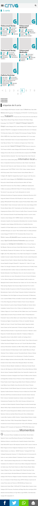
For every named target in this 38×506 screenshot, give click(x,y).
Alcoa (25, 414)
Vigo (3, 29)
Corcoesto (17, 139)
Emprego (28, 438)
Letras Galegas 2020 (6, 109)
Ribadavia (5, 57)
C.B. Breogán (7, 266)
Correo (33, 503)
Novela (2, 116)
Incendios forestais (29, 404)
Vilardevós (28, 378)
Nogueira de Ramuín (12, 301)
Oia (22, 250)
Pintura (11, 434)
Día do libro (8, 152)
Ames (24, 253)
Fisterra (14, 340)
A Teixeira (31, 385)
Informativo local (26, 159)
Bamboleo (20, 179)
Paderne (20, 301)
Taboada (32, 321)
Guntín (25, 343)
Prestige (24, 486)
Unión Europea (22, 401)
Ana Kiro (20, 116)
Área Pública (17, 185)
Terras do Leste (12, 166)
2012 (27, 116)
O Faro (24, 146)
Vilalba (30, 59)
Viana (16, 385)
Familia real (13, 182)
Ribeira (26, 260)
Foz (4, 279)
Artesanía (8, 431)
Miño (23, 359)
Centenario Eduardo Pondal (11, 214)
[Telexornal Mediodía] (28, 24)
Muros (25, 269)
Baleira (27, 417)
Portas (2, 381)
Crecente (6, 343)
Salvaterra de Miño (16, 346)
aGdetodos (26, 195)
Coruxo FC (26, 447)
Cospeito (28, 250)
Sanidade (11, 398)
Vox (8, 463)
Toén (28, 362)
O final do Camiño (19, 211)
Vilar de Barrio (30, 434)
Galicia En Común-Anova (15, 463)
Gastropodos (31, 185)
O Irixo (2, 301)
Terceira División (27, 188)
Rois (17, 362)
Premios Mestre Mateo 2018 (28, 227)
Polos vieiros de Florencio (10, 483)
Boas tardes (7, 172)
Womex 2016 (11, 211)
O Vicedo (12, 324)
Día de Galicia (7, 159)
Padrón (13, 32)
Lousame (5, 298)
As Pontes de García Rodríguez (28, 276)
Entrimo (12, 282)
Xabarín (9, 116)
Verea (27, 385)
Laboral (9, 410)
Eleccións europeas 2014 (25, 152)
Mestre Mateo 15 (29, 172)
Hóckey (27, 479)
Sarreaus (3, 346)
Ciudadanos (4, 463)
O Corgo (16, 330)
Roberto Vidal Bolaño (6, 139)
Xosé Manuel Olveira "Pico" (7, 142)
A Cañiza (13, 55)
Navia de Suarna (9, 314)
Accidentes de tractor (6, 423)
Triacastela (21, 353)
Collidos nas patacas (6, 188)
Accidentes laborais (17, 394)
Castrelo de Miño (11, 417)
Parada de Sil (11, 250)
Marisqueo (3, 427)
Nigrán (9, 321)
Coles (26, 298)
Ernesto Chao (29, 234)
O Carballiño (34, 253)
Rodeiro (7, 388)
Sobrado (11, 378)
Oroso (14, 378)
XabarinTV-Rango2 (21, 123)
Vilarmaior (3, 353)
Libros (18, 217)
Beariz (33, 365)
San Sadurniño (25, 372)
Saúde (28, 394)
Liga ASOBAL (24, 492)
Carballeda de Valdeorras (21, 365)
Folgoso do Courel (9, 311)
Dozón (23, 381)
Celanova (18, 269)
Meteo (3, 237)
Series (9, 486)
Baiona (3, 305)
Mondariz (6, 269)
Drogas (22, 404)
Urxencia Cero (10, 185)
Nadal (22, 136)
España (7, 263)
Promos (24, 116)
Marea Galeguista (26, 463)
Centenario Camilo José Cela (19, 204)
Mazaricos (31, 314)
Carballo (3, 256)
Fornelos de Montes (26, 56)
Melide (10, 298)
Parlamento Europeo (27, 473)
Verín (30, 237)
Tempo (17, 292)
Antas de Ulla (4, 369)
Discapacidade (18, 420)
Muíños (33, 381)
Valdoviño (19, 333)
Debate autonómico (30, 208)
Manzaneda (14, 333)
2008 (12, 188)
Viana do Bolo (10, 317)
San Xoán (5, 77)
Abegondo (29, 289)
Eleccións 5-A (25, 454)
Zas (28, 237)
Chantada (13, 31)
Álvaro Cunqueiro (28, 211)
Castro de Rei (11, 292)
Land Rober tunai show (15, 169)
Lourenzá (16, 353)
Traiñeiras (29, 126)
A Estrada (19, 305)
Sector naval (8, 438)
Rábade (14, 388)
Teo (34, 247)
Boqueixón (34, 256)
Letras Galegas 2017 (10, 217)
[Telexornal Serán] (9, 24)
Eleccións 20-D (32, 195)
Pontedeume (4, 321)
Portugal (11, 263)
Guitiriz (22, 269)
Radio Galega (29, 217)
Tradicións (30, 476)
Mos (28, 343)
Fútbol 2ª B (20, 188)
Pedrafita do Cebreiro (27, 305)
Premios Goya (17, 479)
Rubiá (24, 470)
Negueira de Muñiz (12, 369)
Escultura (34, 237)
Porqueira (21, 292)
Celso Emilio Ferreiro (15, 136)
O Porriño (31, 266)
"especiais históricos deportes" (8, 156)
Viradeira (35, 221)
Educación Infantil (5, 182)
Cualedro (12, 256)
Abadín (19, 237)
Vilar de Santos (5, 372)
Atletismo (6, 295)
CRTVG (12, 6)
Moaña (20, 260)
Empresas (20, 447)
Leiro (18, 317)
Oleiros (6, 279)
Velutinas (30, 420)
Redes (16, 414)
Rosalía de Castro (22, 198)
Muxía (8, 282)
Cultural (26, 109)
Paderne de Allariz (19, 467)
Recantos (35, 112)
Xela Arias (28, 470)
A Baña (35, 369)
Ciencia (27, 407)
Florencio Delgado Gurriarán (15, 476)
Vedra (35, 317)
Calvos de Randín (7, 82)
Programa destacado (17, 195)
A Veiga (13, 381)
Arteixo (2, 240)
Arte (26, 221)
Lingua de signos (7, 176)
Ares (31, 375)
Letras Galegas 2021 (17, 470)
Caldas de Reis (18, 311)
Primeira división (21, 324)
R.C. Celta (27, 263)
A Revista (25, 427)
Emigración (25, 420)
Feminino (18, 417)
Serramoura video (20, 162)
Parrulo (25, 434)
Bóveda (3, 388)
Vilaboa (22, 256)
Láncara (28, 388)
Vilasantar (31, 301)
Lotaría (2, 417)
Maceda (30, 359)
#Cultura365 (13, 237)
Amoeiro (22, 451)
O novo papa (32, 136)
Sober (23, 314)
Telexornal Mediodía (24, 27)
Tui (2, 279)
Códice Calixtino (27, 169)
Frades (6, 381)
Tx (13, 495)
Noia (23, 260)
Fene (17, 340)
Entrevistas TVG (5, 123)
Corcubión (3, 349)
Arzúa (20, 359)
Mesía (31, 362)
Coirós (11, 273)
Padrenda (16, 391)
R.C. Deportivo (21, 263)
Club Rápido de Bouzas (17, 295)
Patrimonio (3, 431)
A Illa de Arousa (33, 340)
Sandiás (8, 289)
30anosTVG (4, 185)
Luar (29, 176)
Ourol (18, 375)
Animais (17, 431)
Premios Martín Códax (6, 204)
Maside (13, 365)
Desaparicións (14, 410)
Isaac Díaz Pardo (10, 467)
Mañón (16, 337)
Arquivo (10, 473)
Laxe (22, 34)
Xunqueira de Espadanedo (15, 427)
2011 (8, 136)
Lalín (5, 253)
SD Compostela (9, 495)
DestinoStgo (21, 214)
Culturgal (3, 454)
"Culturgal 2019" (28, 451)
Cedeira (8, 308)
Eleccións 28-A (22, 385)
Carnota (34, 289)
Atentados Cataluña (6, 221)
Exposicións (16, 221)
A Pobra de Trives (20, 378)
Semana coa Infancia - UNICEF (12, 451)
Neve (34, 451)
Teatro (11, 172)
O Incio (15, 356)
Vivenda (13, 431)
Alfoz (5, 417)
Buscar (35, 5)
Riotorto (8, 330)
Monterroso (20, 356)
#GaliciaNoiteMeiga (28, 179)
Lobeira (30, 256)
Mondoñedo (8, 346)
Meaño (25, 362)
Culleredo (15, 260)
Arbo (29, 337)
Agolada (3, 391)
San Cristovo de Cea (23, 282)
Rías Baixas (15, 438)
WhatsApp (23, 503)
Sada (15, 305)
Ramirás (3, 273)
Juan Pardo (28, 142)
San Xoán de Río (23, 423)
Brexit (5, 444)
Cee (7, 244)
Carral (9, 381)
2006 (35, 109)
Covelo (26, 256)
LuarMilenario (24, 185)
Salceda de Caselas (26, 36)
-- (4, 460)
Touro (24, 250)
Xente (2, 327)
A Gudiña (8, 333)
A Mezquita (21, 362)
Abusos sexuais (15, 423)
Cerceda (7, 256)
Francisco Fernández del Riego (16, 489)
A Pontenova (26, 266)
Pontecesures (16, 279)
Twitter (14, 503)
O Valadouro (25, 333)
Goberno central (10, 441)
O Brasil (15, 263)
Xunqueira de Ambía (15, 289)
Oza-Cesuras (15, 285)
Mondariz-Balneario (17, 473)
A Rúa (8, 253)
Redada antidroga (32, 423)
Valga (20, 285)
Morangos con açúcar (10, 230)
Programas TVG (12, 112)
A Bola (20, 454)
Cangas (3, 260)
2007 (8, 146)
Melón (27, 346)
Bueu (32, 317)
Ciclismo (3, 311)
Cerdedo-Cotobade (28, 292)
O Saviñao (25, 356)
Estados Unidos (28, 441)
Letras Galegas (20, 126)
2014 (17, 152)
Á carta (6, 10)
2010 (6, 146)
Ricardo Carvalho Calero (17, 109)
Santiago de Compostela (8, 30)
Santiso (12, 359)
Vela (12, 479)
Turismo (35, 388)
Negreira (10, 285)
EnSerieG (25, 113)
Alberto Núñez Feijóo (6, 407)
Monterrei (16, 282)
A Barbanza (28, 381)
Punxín (32, 269)
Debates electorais (5, 492)
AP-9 (5, 410)
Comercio (6, 398)
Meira (34, 343)
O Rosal (27, 314)
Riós (32, 388)
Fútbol (2, 266)
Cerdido (7, 391)
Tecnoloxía (7, 434)
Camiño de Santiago (23, 337)
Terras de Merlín (7, 149)
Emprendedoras (24, 139)
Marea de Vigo (14, 492)
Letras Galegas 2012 (11, 126)
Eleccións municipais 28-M (30, 489)
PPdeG (26, 460)
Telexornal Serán (8, 26)
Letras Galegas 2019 (29, 398)
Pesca (10, 394)
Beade (17, 349)
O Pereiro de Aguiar (23, 327)
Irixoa (27, 311)
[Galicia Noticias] (9, 74)
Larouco (30, 444)
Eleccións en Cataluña (22, 224)
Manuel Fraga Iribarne (13, 119)
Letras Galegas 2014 (16, 149)
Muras (23, 407)
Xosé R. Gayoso (23, 176)
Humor (13, 139)
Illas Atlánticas (29, 369)
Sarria (35, 266)
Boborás (7, 305)
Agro (35, 404)
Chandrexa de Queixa (6, 375)
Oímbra (14, 362)
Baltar (20, 381)
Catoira (21, 317)
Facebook (5, 503)
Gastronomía (4, 486)
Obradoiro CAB (15, 266)
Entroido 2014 (25, 149)
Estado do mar (13, 234)
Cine (12, 221)
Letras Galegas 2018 (11, 224)
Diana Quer (31, 427)
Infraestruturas (4, 401)
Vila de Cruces (25, 301)
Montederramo (4, 292)
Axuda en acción (28, 214)
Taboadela (17, 276)
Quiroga (6, 285)
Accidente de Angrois (19, 142)
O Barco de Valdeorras (8, 80)
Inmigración (15, 447)
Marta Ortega (29, 119)
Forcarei (23, 298)
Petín (2, 398)
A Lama (21, 266)
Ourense (13, 28)
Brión (10, 269)
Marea (19, 492)
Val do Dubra (8, 362)
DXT (7, 427)
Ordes (29, 269)
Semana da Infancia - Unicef (23, 166)
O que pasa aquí (10, 192)
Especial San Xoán (26, 156)
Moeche (31, 343)
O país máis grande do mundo (22, 192)
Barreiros (8, 349)
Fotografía (3, 224)
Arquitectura (17, 398)
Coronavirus (32, 454)
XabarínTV (12, 123)
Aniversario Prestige (26, 133)
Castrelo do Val (32, 372)
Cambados (3, 244)
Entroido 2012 (22, 119)
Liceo (30, 483)
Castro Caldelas (32, 298)
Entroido (3, 362)
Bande (26, 353)
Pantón (24, 340)
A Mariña (15, 372)
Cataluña (21, 441)
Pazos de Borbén (17, 314)
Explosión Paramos (15, 404)
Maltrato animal (22, 410)
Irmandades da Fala (20, 208)
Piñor (17, 401)
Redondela (24, 57)
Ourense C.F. (15, 454)
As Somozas (23, 388)
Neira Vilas (31, 109)
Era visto (31, 116)
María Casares (29, 486)
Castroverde (14, 327)
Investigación (14, 129)
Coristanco (18, 250)
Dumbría (19, 369)
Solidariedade (30, 414)
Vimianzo (30, 353)
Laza (29, 311)
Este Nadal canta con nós (14, 227)
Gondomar (25, 285)
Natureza (3, 414)
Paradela (10, 401)
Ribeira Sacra (7, 385)
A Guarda (13, 321)
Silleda (12, 85)
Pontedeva (31, 356)
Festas (34, 152)
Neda (14, 349)
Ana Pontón (30, 391)
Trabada (22, 417)
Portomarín (3, 317)
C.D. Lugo (32, 263)
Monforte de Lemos (10, 276)
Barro (17, 321)
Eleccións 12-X (20, 460)
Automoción (19, 407)
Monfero (6, 250)
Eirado (27, 162)
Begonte (28, 253)
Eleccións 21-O (28, 129)
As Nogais (11, 343)
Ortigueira (10, 279)
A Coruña (5, 28)
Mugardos (9, 340)
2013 (25, 126)
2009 (6, 112)
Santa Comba (10, 337)
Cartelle (25, 349)
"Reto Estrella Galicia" (21, 230)
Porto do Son (6, 34)
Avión (20, 340)
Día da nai (13, 152)
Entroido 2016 (14, 198)
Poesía (16, 116)
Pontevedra (14, 79)
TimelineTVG (18, 133)
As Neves (16, 359)
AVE (8, 444)
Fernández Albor (22, 234)
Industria (13, 407)
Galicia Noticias (7, 75)
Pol (12, 349)
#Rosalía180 (8, 201)
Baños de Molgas (5, 359)
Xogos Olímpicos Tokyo (6, 470)
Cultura (35, 476)
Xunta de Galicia (23, 391)
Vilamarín (30, 330)
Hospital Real (16, 176)
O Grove (4, 32)
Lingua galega (32, 346)
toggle (2, 5)
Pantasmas (25, 476)
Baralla (22, 279)
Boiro (5, 301)
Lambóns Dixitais (12, 457)
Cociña (30, 113)
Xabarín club (23, 217)
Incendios (30, 221)
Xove (14, 401)
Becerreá (20, 330)
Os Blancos (27, 375)
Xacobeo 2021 (24, 444)
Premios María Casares (17, 201)
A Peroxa (23, 369)
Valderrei (7, 237)
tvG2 (5, 136)
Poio (28, 34)
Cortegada (14, 375)
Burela (12, 330)
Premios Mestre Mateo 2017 (8, 208)
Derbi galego (14, 159)
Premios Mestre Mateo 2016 (30, 201)
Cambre (13, 269)
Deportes (8, 129)
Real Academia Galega (10, 460)
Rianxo (15, 253)
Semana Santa (21, 172)
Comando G (8, 479)
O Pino (25, 244)
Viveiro (23, 60)
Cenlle (10, 388)
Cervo (18, 253)
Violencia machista (10, 414)
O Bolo (26, 359)
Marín (21, 253)
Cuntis (31, 285)
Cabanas (32, 394)
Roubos (31, 417)
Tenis (16, 324)
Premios (15, 172)
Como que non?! (18, 343)
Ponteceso (31, 308)
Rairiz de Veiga (27, 317)
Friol (9, 295)
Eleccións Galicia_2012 (9, 133)
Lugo (22, 30)
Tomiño (26, 279)
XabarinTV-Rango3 (16, 146)
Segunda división (30, 324)
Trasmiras (11, 372)
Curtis (2, 269)
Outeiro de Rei (7, 327)
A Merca (23, 346)
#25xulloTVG (18, 486)
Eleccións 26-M (4, 394)
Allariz (15, 317)
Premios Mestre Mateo (29, 467)
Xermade (29, 365)
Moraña (32, 378)
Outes (33, 359)
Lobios (34, 330)
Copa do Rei (12, 444)
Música (3, 113)
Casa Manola (32, 162)
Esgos (18, 388)
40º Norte (29, 182)
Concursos (31, 139)
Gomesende (8, 454)
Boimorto (11, 391)
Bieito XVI (26, 136)
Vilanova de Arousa (12, 247)
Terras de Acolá (5, 166)
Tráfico (12, 420)
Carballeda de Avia (18, 434)
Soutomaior (29, 273)
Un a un (3, 479)
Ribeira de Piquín (31, 349)
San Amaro (8, 420)
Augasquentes (4, 211)
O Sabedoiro (20, 457)
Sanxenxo (25, 330)
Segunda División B (6, 198)
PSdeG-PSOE (31, 460)
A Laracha (11, 305)
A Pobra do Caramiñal (24, 321)
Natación (3, 438)
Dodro (19, 372)
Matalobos (19, 112)
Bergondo (3, 333)
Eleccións (16, 441)
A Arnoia (7, 260)
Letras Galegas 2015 (12, 179)
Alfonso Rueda (25, 483)
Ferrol (2, 250)
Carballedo (3, 308)
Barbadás (7, 273)
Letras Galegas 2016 (31, 204)
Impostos (18, 444)
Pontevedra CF (26, 295)
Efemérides (22, 221)
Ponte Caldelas (10, 353)
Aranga (17, 381)
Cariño (21, 349)
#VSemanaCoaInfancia (6, 195)
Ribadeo (5, 247)
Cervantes (24, 394)
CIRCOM (19, 483)
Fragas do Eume (8, 447)
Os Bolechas (21, 129)
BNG (35, 391)
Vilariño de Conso (5, 324)
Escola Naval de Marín (21, 182)
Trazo (27, 340)
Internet (32, 410)
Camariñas (24, 237)
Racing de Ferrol (22, 438)
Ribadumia (33, 295)
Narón (34, 305)
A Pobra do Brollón (16, 298)
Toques (22, 375)
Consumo (28, 410)
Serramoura (13, 162)
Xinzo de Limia (22, 273)
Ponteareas (23, 289)
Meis (21, 247)
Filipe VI (13, 486)
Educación (21, 414)
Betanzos (32, 250)
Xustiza (22, 398)
